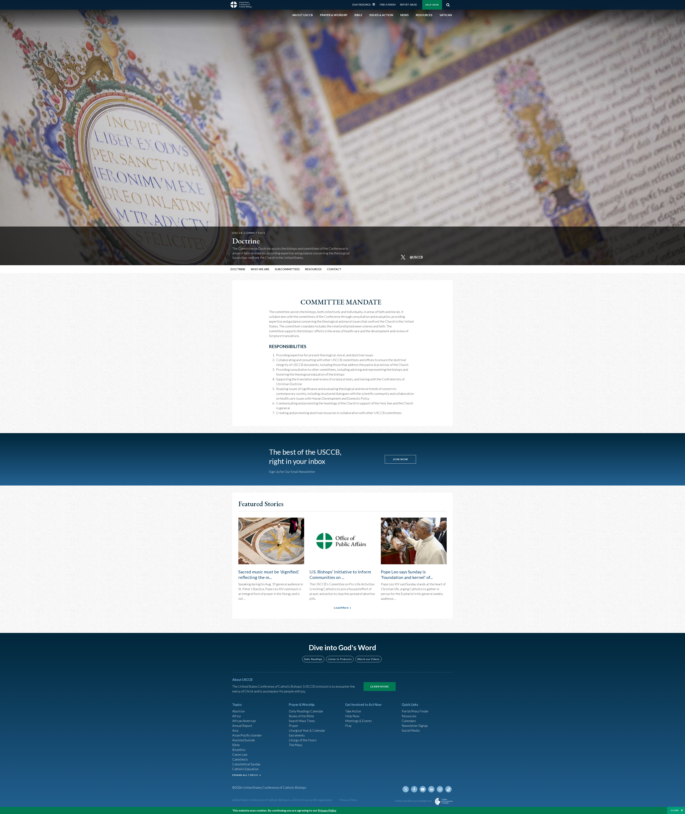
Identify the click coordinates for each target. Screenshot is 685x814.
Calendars (409, 721)
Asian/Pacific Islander (247, 735)
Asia (235, 730)
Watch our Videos (368, 659)
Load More (341, 607)
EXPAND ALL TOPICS (245, 775)
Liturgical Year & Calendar (307, 730)
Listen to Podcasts (340, 659)
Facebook (414, 789)
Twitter (405, 789)
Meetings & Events (358, 721)
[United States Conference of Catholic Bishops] (241, 5)
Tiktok (448, 789)
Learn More (379, 686)
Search (448, 4)
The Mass (295, 745)
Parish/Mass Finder (415, 711)
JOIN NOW (400, 459)
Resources (409, 716)
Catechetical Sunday (246, 764)
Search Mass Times (302, 721)
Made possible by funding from (413, 800)
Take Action (353, 711)
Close (675, 810)
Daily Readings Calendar (375, 4)
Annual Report (242, 726)
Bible (236, 745)
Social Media (411, 730)
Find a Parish (388, 4)
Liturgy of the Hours (302, 740)
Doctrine (237, 269)
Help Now (432, 4)
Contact (334, 269)
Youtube (423, 789)
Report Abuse (408, 4)
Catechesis (240, 759)
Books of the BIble (301, 716)
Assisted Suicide (243, 740)
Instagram (440, 789)
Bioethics (238, 750)
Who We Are (260, 269)
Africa (236, 716)
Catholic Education (245, 769)
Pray (348, 726)
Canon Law (239, 754)
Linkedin (431, 789)
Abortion (238, 711)
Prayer (293, 726)
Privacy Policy (348, 800)
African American (244, 721)
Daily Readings (361, 4)
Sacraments (297, 735)
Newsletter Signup (415, 726)
